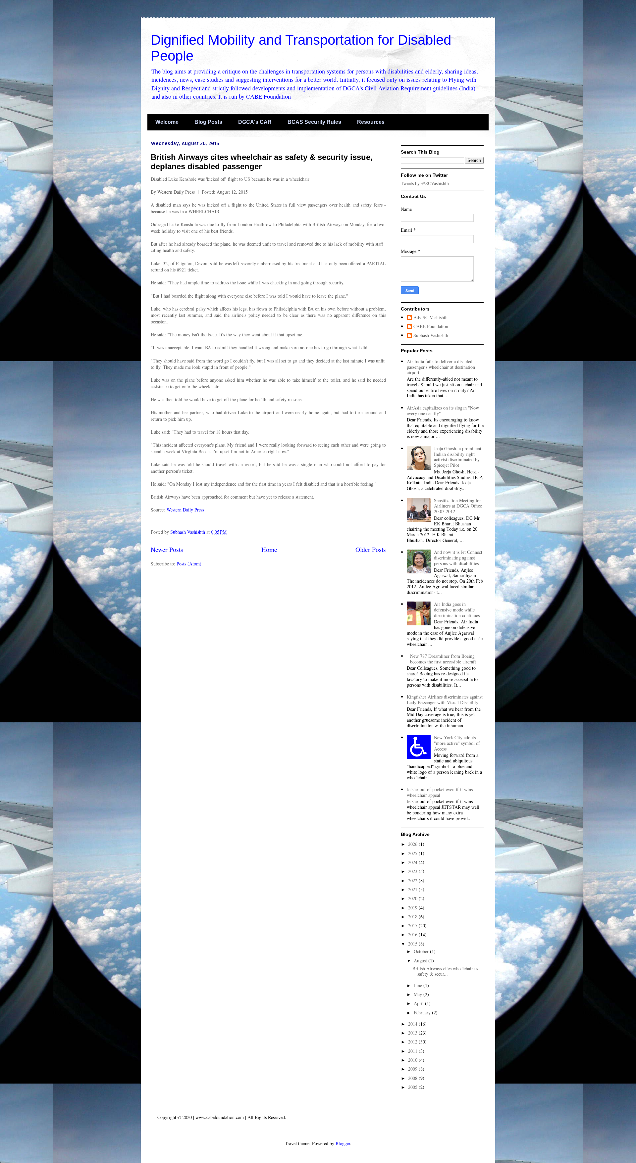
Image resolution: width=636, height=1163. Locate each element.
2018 (413, 916)
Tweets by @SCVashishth (425, 183)
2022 (413, 880)
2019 (413, 907)
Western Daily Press (185, 510)
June (418, 985)
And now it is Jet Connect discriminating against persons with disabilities (458, 557)
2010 (413, 1060)
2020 (413, 898)
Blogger (343, 1143)
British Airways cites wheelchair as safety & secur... (445, 971)
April (419, 1003)
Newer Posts (167, 549)
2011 (413, 1051)
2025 (413, 853)
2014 (413, 1024)
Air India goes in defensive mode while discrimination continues (457, 609)
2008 (413, 1078)
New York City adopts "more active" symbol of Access (457, 743)
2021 (413, 889)
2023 (413, 871)
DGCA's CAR (255, 122)
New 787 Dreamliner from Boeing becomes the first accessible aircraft (443, 659)
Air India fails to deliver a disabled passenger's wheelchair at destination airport (441, 367)
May (418, 994)
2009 (413, 1069)
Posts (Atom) (189, 563)
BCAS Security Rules (314, 122)
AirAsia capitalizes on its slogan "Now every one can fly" (443, 410)
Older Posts (370, 549)
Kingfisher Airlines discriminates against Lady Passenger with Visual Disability (445, 699)
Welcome (167, 122)
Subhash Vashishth (430, 335)
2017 (413, 925)
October (422, 951)
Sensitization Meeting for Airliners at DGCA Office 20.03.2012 (458, 506)
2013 (413, 1033)
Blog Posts (208, 122)
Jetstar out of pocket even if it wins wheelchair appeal (440, 792)
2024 (413, 862)
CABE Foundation (430, 326)
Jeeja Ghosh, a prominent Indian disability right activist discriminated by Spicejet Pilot (457, 456)
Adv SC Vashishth (430, 317)
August (421, 960)
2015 (413, 944)
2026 (413, 844)
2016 (413, 934)
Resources (371, 122)
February (423, 1012)
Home (269, 549)
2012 (413, 1042)
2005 (413, 1087)
